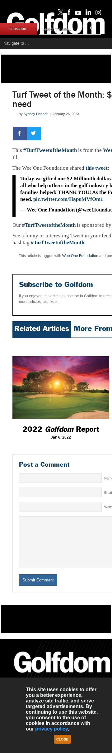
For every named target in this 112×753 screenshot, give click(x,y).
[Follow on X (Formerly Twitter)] (59, 14)
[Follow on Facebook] (68, 14)
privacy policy (51, 728)
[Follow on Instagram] (96, 14)
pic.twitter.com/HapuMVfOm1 (68, 199)
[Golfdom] (62, 675)
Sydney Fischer (36, 114)
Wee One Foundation (80, 256)
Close (62, 739)
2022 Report (60, 429)
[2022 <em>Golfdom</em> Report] (60, 380)
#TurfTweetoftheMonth (50, 150)
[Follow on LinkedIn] (87, 14)
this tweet (97, 168)
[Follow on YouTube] (76, 14)
